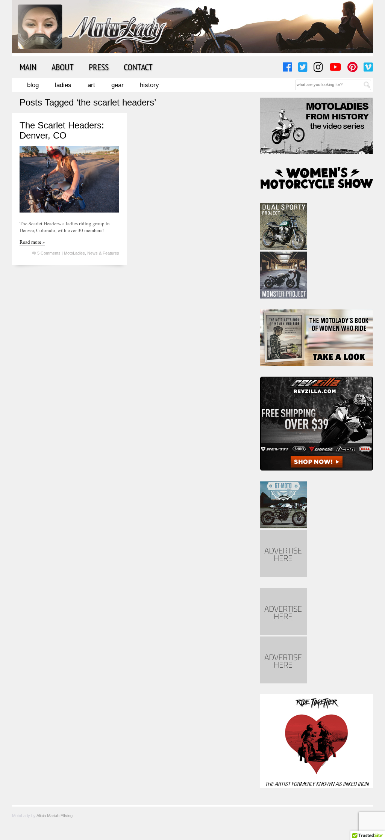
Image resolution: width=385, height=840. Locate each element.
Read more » (32, 241)
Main (28, 66)
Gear (117, 85)
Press (99, 66)
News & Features (103, 253)
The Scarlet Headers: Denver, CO (62, 130)
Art (91, 85)
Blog (33, 85)
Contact (138, 66)
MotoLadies (74, 253)
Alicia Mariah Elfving (54, 815)
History (149, 85)
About (63, 66)
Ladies (63, 85)
